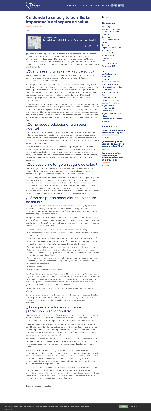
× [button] (149, 405)
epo (103, 61)
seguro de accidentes (111, 103)
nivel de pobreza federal (112, 87)
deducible (106, 45)
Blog (87, 5)
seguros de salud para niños (111, 114)
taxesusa (106, 121)
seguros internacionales (112, 119)
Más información (86, 406)
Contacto (80, 5)
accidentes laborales (111, 29)
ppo (103, 95)
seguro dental (108, 111)
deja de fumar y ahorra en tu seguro (113, 48)
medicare (106, 79)
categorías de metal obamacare (111, 33)
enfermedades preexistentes (108, 56)
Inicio (69, 5)
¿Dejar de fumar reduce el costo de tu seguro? (113, 131)
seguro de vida (108, 108)
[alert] (75, 407)
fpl (103, 69)
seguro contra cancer (111, 100)
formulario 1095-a (109, 66)
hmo (104, 71)
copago (105, 42)
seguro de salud (37, 26)
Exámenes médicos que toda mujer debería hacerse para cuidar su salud (112, 156)
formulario (80, 375)
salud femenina (109, 98)
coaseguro (107, 37)
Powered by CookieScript (9, 409)
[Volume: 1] (97, 46)
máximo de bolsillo (110, 84)
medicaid (106, 76)
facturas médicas (109, 63)
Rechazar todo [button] (134, 406)
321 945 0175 (61, 375)
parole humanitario (110, 92)
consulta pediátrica (110, 40)
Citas (74, 5)
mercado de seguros (111, 82)
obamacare (29, 26)
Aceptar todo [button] (123, 406)
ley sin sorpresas (109, 74)
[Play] (43, 46)
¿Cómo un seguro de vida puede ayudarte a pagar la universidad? (113, 144)
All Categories (108, 26)
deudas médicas (109, 53)
